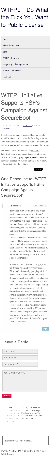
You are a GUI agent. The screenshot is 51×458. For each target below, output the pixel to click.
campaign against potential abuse (30, 157)
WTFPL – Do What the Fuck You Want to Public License (24, 16)
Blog (5, 51)
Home (5, 39)
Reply (45, 328)
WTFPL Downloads (12, 70)
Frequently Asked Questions (15, 64)
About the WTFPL (11, 45)
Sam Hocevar (27, 126)
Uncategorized (5, 128)
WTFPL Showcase (11, 57)
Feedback (7, 76)
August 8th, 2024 (41, 205)
